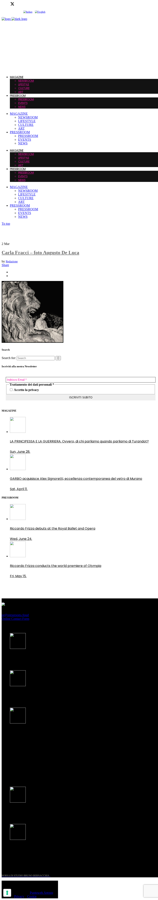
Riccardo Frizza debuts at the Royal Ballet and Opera (52, 528)
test (13, 773)
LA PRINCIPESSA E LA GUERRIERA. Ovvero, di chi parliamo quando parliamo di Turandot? (79, 441)
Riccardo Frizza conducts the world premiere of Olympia (55, 565)
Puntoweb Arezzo (41, 892)
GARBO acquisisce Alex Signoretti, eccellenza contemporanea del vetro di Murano (76, 478)
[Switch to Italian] (27, 12)
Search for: (9, 358)
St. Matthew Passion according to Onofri (42, 811)
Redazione (12, 261)
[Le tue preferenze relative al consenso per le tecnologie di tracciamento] (7, 893)
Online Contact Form (15, 618)
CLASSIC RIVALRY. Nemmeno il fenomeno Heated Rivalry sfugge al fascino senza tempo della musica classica (74, 735)
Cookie (32, 896)
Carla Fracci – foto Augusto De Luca (40, 252)
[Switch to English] (40, 12)
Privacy (19, 896)
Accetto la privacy (26, 390)
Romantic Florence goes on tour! (36, 848)
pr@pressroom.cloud (15, 615)
